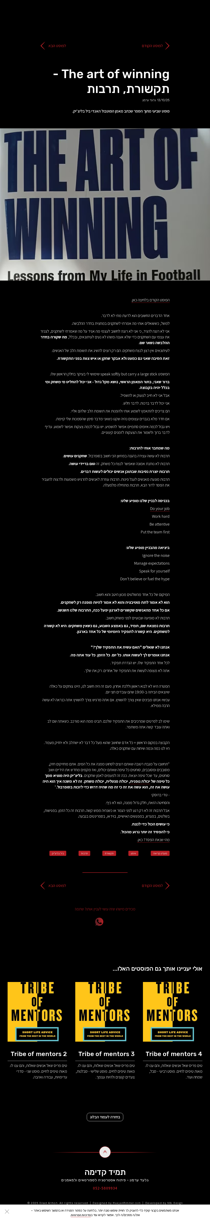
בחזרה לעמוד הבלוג (105, 1117)
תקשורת (109, 853)
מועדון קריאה (160, 853)
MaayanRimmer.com (127, 1203)
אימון (133, 853)
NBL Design (175, 1203)
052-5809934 (105, 1188)
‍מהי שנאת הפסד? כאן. (153, 839)
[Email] (122, 922)
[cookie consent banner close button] (7, 1211)
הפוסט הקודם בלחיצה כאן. (150, 300)
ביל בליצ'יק (58, 853)
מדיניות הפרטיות (81, 1215)
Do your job (160, 508)
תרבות (84, 853)
